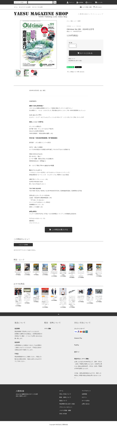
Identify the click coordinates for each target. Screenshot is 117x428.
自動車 (79, 21)
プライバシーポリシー (65, 407)
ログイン (89, 2)
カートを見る (85, 400)
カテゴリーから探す (26, 7)
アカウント (72, 2)
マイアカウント (86, 390)
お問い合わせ (98, 7)
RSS (60, 413)
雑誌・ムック (73, 21)
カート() (99, 2)
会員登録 (81, 2)
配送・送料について (65, 397)
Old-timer (78, 26)
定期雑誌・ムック (71, 26)
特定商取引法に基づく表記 (75, 60)
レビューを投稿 (23, 244)
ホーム (15, 7)
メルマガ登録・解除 (87, 7)
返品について (72, 58)
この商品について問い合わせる (76, 71)
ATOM (65, 413)
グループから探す (38, 7)
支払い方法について (65, 394)
